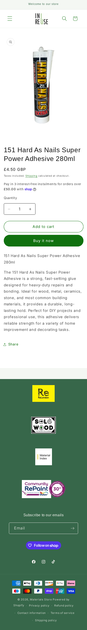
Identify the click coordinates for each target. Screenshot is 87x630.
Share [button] (13, 344)
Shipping (31, 175)
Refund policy (64, 605)
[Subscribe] (72, 528)
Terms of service (63, 613)
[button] (9, 18)
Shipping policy (46, 620)
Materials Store (41, 599)
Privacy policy (39, 605)
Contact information (31, 613)
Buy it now (43, 240)
